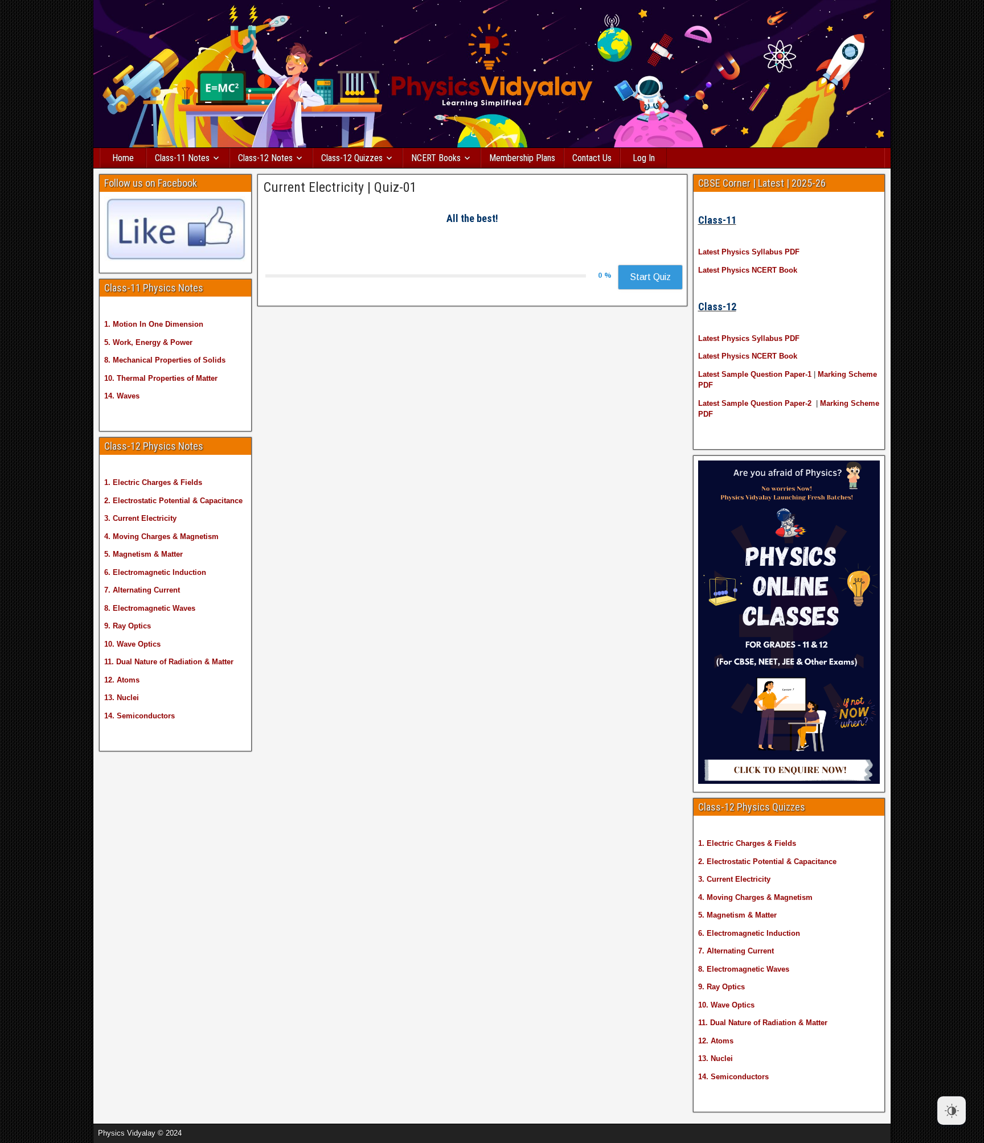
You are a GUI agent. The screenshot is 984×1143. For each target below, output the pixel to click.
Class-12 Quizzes (352, 158)
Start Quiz (650, 277)
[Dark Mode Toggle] (951, 1110)
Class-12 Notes (265, 158)
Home (123, 158)
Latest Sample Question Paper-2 (754, 403)
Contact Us (592, 158)
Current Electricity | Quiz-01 (340, 187)
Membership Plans (522, 158)
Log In (644, 158)
